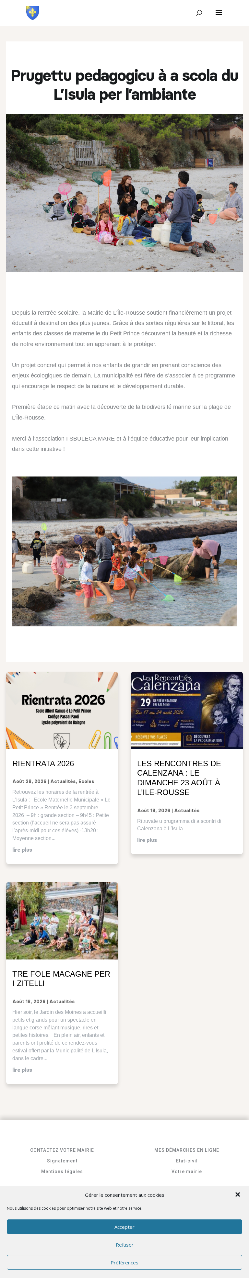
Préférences (124, 1262)
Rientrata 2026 (43, 763)
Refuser (125, 1244)
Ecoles (86, 781)
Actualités (63, 781)
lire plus (22, 850)
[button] (238, 1195)
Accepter (124, 1227)
